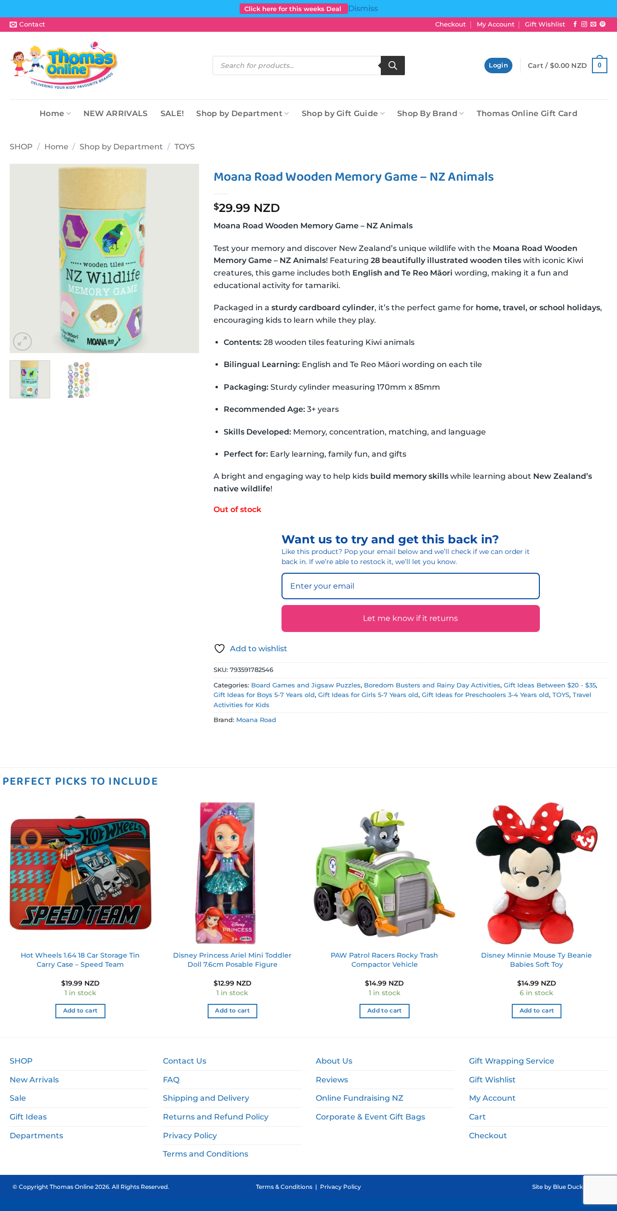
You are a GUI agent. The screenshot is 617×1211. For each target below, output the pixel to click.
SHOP (21, 146)
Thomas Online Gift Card (527, 113)
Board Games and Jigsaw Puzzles (306, 685)
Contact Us (184, 1061)
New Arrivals (34, 1079)
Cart (477, 1116)
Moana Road (256, 720)
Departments (36, 1135)
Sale (18, 1098)
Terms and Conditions (205, 1153)
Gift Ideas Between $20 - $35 (550, 685)
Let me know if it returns (410, 618)
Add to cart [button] (80, 1010)
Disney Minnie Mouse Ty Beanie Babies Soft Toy (536, 960)
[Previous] (25, 258)
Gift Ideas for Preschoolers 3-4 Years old (485, 694)
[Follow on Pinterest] (602, 24)
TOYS (184, 146)
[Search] (393, 65)
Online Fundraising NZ (359, 1098)
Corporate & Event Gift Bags (370, 1116)
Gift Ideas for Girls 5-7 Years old (368, 694)
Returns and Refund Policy (215, 1116)
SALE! (172, 113)
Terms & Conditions (284, 1186)
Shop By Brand (427, 113)
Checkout (450, 24)
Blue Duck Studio (578, 1186)
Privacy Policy (190, 1135)
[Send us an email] (593, 24)
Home (52, 113)
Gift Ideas (28, 1116)
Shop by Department (239, 113)
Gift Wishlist (545, 24)
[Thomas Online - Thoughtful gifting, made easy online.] (64, 65)
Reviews (332, 1079)
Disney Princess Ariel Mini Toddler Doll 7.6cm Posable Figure (232, 960)
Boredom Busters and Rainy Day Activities (432, 685)
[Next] (183, 258)
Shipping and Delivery (206, 1098)
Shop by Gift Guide (340, 113)
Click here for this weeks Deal (293, 9)
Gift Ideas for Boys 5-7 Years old (264, 694)
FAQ (171, 1079)
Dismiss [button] (363, 8)
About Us (334, 1061)
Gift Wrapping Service (511, 1061)
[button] (498, 66)
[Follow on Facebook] (575, 24)
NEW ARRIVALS (115, 113)
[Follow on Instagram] (584, 24)
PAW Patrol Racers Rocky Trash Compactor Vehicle (384, 960)
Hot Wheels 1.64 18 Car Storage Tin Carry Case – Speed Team (80, 960)
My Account (495, 24)
